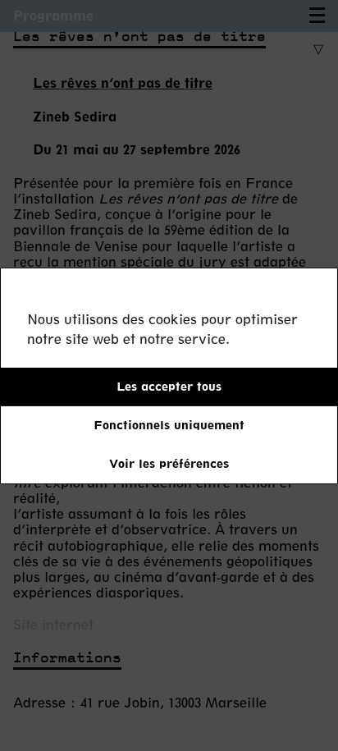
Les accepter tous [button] (169, 386)
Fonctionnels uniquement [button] (169, 425)
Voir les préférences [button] (169, 463)
